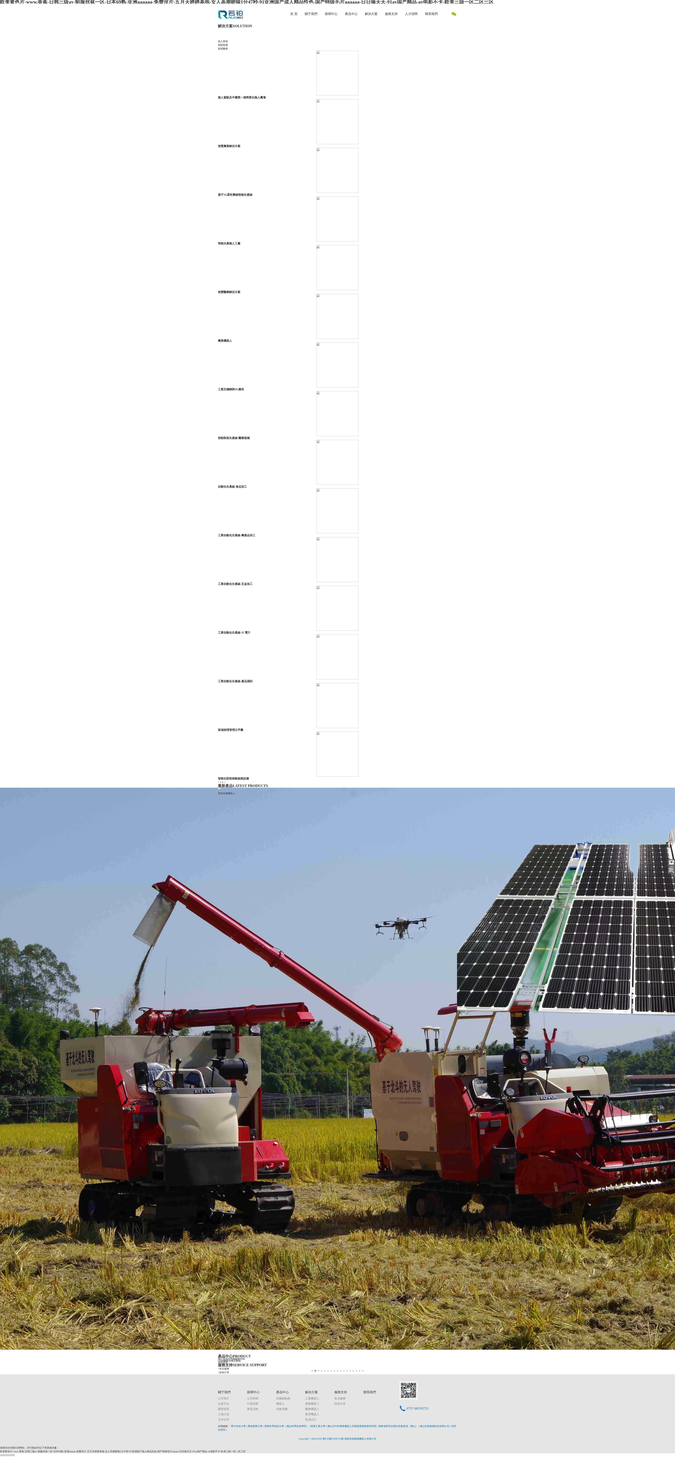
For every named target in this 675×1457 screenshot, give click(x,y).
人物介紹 (223, 1414)
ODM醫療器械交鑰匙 (229, 1360)
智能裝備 (223, 45)
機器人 (280, 1403)
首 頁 (293, 14)
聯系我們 (431, 14)
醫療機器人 (312, 1408)
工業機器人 (312, 1398)
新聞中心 (331, 14)
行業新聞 (252, 1403)
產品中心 (351, 14)
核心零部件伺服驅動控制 (231, 1358)
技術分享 (340, 1403)
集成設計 (310, 1419)
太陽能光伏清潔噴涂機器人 (233, 1054)
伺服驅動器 (283, 1398)
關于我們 (311, 14)
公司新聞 (252, 1398)
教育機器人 (312, 1414)
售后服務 (340, 1398)
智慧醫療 (223, 48)
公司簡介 (223, 1398)
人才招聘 (411, 14)
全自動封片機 (464, 793)
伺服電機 (281, 1408)
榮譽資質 (223, 1408)
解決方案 (371, 14)
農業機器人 (312, 1403)
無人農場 (223, 41)
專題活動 (252, 1408)
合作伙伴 (223, 1419)
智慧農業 (223, 1362)
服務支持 (391, 14)
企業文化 (223, 1403)
